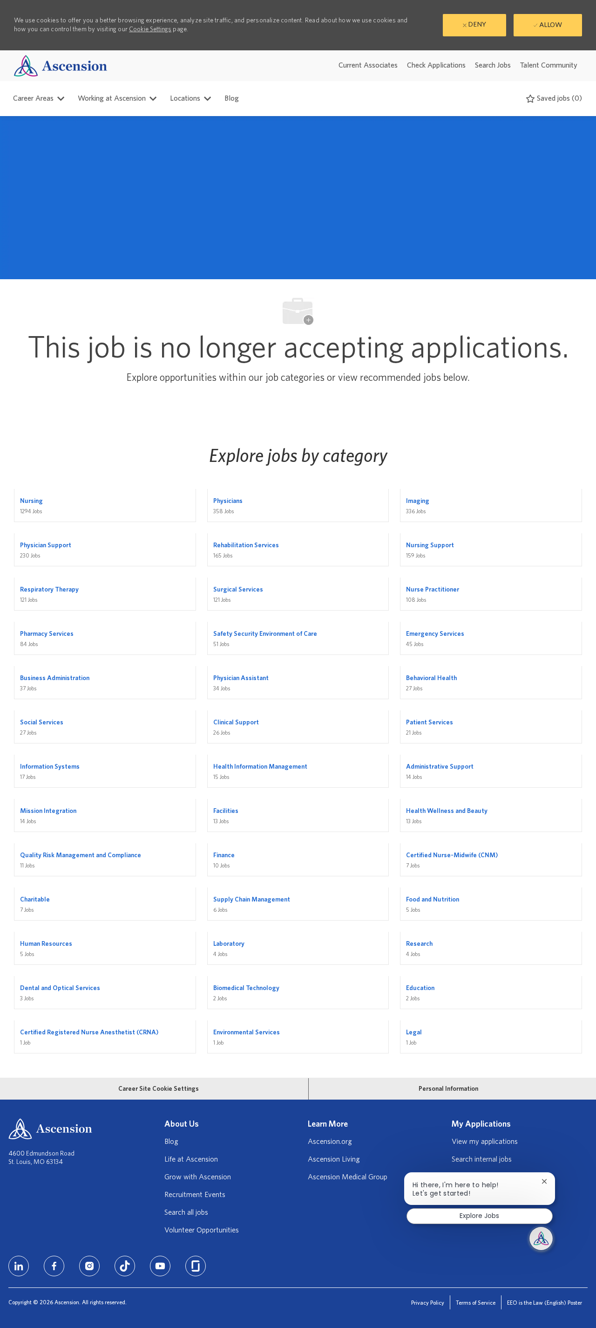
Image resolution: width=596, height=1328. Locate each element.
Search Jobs (493, 65)
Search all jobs (186, 1212)
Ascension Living (334, 1159)
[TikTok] (125, 1266)
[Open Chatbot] (541, 1238)
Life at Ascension (191, 1159)
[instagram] (89, 1266)
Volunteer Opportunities (201, 1230)
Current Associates (368, 65)
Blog (231, 98)
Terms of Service (475, 1303)
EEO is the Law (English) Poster (544, 1303)
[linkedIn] (18, 1266)
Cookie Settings (150, 29)
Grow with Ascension (197, 1177)
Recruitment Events (194, 1194)
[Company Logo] (60, 65)
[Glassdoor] (195, 1266)
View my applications (485, 1141)
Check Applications (436, 65)
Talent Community (548, 65)
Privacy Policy (427, 1303)
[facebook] (54, 1266)
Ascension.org (330, 1141)
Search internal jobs (482, 1159)
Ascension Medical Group (347, 1177)
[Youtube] (160, 1266)
